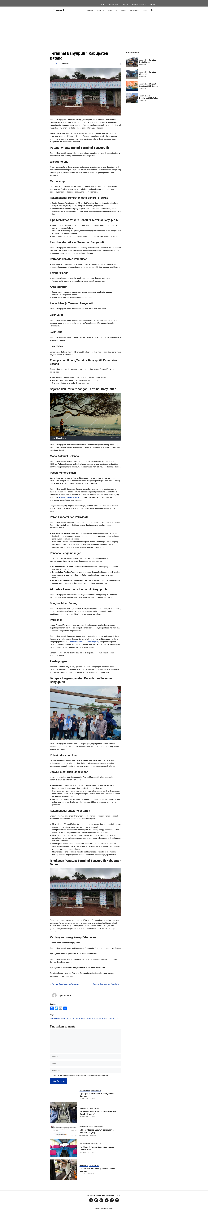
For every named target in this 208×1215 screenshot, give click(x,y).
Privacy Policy (113, 4)
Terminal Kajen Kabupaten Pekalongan (65, 984)
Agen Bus (100, 10)
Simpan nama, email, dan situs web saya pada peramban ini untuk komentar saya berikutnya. (80, 1075)
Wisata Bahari (113, 1018)
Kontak (152, 4)
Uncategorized (96, 1090)
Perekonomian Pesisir (83, 1018)
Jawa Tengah (55, 1018)
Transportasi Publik (86, 1127)
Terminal (58, 10)
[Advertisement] (104, 30)
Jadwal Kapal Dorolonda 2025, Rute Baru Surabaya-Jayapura (148, 99)
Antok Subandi (84, 1099)
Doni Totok (83, 1152)
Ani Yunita (82, 1174)
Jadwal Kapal (134, 10)
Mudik (123, 10)
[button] (152, 10)
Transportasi (112, 10)
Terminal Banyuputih (99, 1018)
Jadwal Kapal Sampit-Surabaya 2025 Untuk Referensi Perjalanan (148, 86)
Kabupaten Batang (67, 1018)
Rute (145, 10)
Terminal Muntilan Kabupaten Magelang (84, 642)
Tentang (102, 4)
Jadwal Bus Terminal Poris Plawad (147, 61)
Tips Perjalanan (85, 1090)
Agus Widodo (56, 64)
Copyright (125, 4)
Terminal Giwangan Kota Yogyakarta (106, 984)
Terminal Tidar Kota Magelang (70, 497)
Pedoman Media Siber (139, 4)
